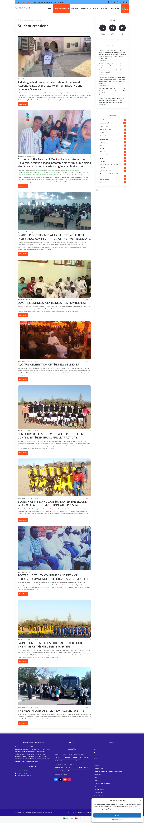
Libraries (83, 8)
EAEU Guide (103, 136)
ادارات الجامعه (104, 155)
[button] (140, 801)
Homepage (103, 142)
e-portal (102, 161)
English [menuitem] (79, 818)
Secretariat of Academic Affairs (47, 2)
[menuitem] (112, 8)
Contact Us (60, 2)
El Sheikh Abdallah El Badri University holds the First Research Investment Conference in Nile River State (112, 91)
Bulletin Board (104, 123)
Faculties (74, 8)
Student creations (105, 129)
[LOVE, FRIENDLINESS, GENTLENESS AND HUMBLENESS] (54, 279)
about (102, 149)
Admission (33, 2)
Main (101, 145)
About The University (60, 8)
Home (19, 2)
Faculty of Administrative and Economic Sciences (114, 174)
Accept (117, 815)
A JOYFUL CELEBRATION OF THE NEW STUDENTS (48, 364)
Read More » (23, 104)
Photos (102, 133)
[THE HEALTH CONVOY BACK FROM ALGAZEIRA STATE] (54, 686)
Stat (101, 182)
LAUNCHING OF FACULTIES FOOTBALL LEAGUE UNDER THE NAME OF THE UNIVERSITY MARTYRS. (51, 644)
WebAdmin (22, 232)
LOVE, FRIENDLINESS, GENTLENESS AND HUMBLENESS (52, 302)
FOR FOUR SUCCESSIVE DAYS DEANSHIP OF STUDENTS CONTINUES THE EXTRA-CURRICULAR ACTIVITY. (52, 435)
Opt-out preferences (117, 819)
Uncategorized (104, 139)
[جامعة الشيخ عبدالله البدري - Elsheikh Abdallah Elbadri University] (25, 8)
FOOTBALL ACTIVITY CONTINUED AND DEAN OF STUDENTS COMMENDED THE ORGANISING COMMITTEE (53, 577)
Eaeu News (26, 2)
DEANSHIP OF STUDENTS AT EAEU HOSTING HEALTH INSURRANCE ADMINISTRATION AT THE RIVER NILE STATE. (54, 236)
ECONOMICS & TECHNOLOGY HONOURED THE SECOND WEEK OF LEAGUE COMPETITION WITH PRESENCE (52, 503)
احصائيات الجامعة (105, 179)
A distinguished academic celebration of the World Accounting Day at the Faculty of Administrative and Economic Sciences (50, 85)
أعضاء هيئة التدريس (105, 171)
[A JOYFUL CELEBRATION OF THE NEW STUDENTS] (54, 340)
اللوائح (101, 158)
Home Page (81, 812)
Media (21, 79)
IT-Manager (22, 361)
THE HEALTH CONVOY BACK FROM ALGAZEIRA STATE (51, 710)
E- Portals (93, 8)
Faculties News (104, 126)
